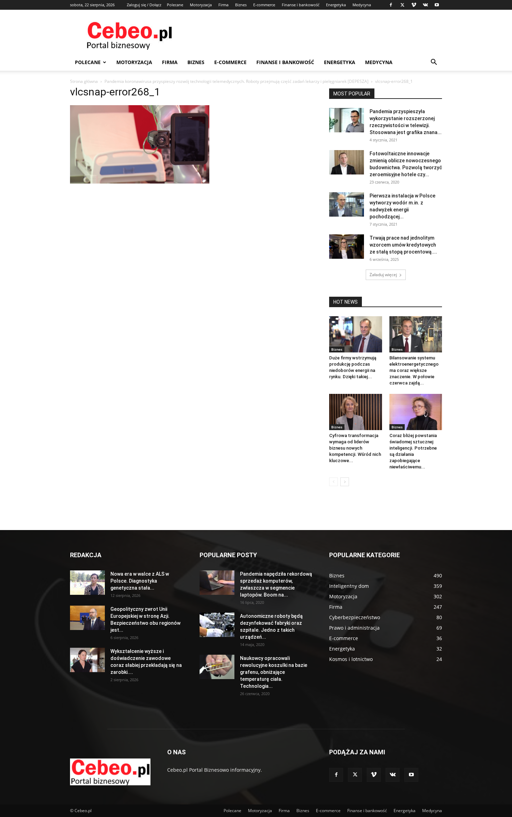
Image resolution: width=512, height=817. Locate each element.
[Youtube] (437, 5)
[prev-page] (333, 481)
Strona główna (84, 81)
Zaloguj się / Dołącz (144, 4)
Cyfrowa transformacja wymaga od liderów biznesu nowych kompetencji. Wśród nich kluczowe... (355, 448)
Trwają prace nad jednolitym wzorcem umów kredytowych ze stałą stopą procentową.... (403, 245)
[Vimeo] (414, 5)
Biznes (241, 4)
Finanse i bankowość (300, 4)
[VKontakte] (425, 5)
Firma (223, 4)
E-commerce (264, 4)
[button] (433, 63)
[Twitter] (402, 5)
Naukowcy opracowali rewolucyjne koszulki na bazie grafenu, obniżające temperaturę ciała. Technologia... (273, 672)
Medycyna (361, 4)
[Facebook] (391, 5)
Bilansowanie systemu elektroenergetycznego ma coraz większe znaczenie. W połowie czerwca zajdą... (414, 370)
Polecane (175, 4)
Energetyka (336, 4)
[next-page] (344, 481)
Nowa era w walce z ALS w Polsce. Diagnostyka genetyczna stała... (139, 581)
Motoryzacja (201, 4)
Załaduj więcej (383, 275)
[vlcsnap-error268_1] (139, 182)
